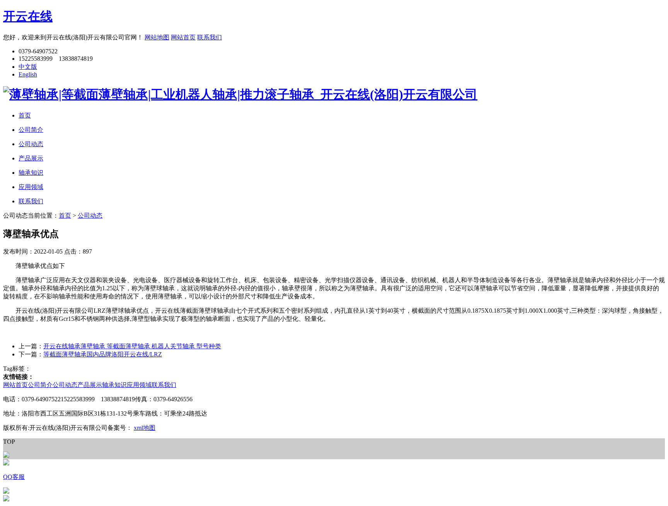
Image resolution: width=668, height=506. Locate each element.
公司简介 (40, 385)
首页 (65, 215)
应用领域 (139, 385)
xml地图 (144, 427)
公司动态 (90, 215)
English (28, 74)
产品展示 (89, 385)
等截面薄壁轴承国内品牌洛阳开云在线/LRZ (102, 354)
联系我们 (209, 37)
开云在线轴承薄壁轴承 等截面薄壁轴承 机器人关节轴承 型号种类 (132, 346)
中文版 (28, 66)
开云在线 (28, 16)
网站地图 (157, 37)
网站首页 (183, 37)
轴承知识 (114, 385)
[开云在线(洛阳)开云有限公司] (240, 94)
